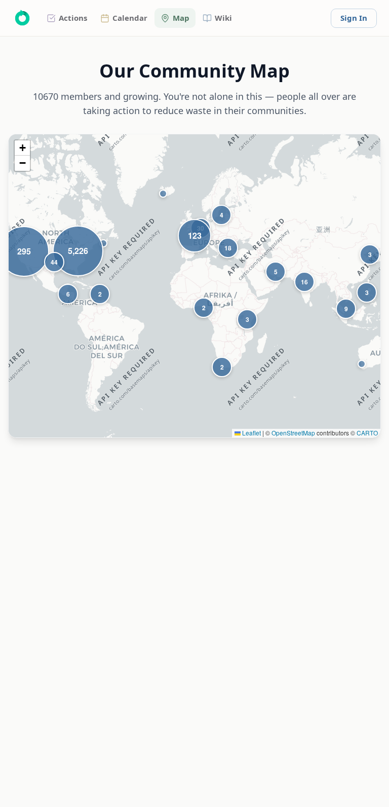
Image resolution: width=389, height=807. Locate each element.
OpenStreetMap (293, 432)
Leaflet (251, 432)
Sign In (353, 18)
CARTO (367, 432)
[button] (103, 243)
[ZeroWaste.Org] (22, 18)
